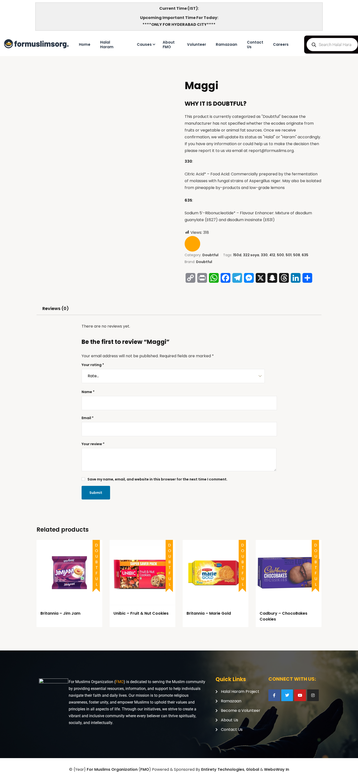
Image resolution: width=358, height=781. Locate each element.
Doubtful (210, 255)
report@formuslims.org (271, 150)
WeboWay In (276, 769)
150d (237, 255)
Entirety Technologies (222, 769)
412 (272, 255)
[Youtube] (300, 695)
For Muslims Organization (112, 769)
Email (88, 417)
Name (88, 391)
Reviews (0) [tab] (55, 308)
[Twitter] (287, 695)
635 (305, 255)
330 (264, 255)
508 (296, 255)
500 (280, 255)
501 (289, 255)
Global (252, 769)
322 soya (251, 255)
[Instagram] (313, 695)
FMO (119, 681)
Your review (93, 444)
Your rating (93, 364)
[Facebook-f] (274, 695)
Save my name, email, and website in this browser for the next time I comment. (157, 479)
